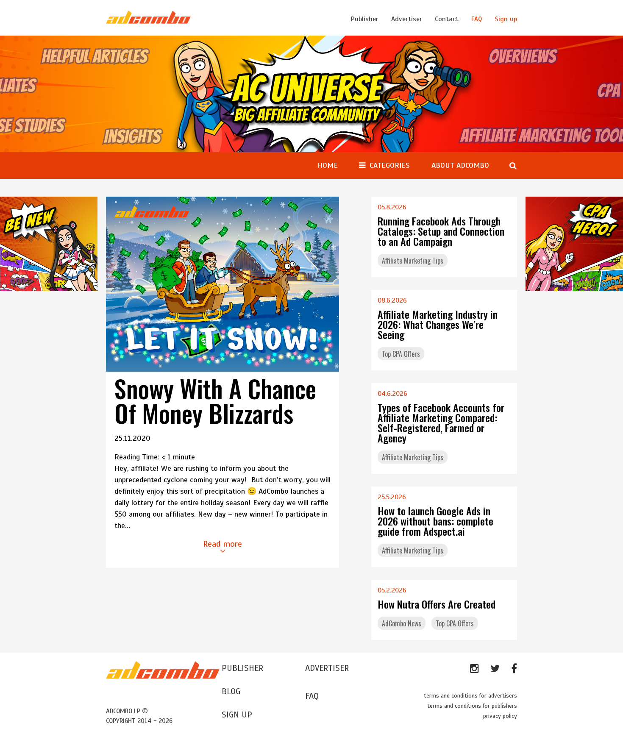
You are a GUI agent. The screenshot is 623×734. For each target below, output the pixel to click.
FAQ (476, 19)
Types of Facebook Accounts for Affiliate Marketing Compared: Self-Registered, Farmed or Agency (441, 422)
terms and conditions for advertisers (470, 695)
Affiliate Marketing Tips (412, 261)
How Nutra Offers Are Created (436, 604)
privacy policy (500, 716)
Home (327, 165)
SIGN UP (237, 714)
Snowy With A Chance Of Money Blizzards (215, 400)
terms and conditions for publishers (472, 705)
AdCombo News (401, 623)
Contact (447, 19)
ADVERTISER (327, 668)
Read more (222, 544)
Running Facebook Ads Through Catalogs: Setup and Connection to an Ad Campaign (441, 231)
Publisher (364, 19)
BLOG (231, 691)
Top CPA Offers (401, 354)
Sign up (506, 19)
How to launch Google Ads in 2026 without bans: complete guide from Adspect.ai (435, 521)
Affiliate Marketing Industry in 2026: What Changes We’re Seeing (438, 324)
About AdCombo (460, 165)
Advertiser (406, 19)
